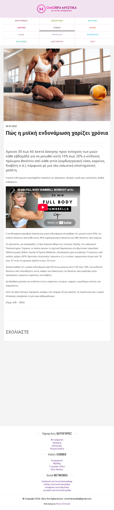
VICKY (92, 41)
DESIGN (92, 28)
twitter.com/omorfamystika (57, 484)
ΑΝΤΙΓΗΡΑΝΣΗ (21, 21)
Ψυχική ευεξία (57, 448)
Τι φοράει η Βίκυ (57, 466)
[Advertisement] (55, 313)
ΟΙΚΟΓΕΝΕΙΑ (21, 41)
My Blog (57, 463)
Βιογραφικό (57, 460)
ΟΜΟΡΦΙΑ (21, 28)
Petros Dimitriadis (63, 504)
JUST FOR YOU (57, 41)
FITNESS (56, 28)
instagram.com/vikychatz (57, 487)
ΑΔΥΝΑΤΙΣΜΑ (57, 21)
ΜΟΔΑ (21, 34)
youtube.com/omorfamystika (57, 490)
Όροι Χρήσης (57, 469)
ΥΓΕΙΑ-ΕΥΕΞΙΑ (92, 34)
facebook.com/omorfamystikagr (57, 481)
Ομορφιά (57, 443)
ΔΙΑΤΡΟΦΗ (92, 21)
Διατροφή (57, 446)
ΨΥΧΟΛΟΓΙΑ (57, 34)
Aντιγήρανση (57, 440)
